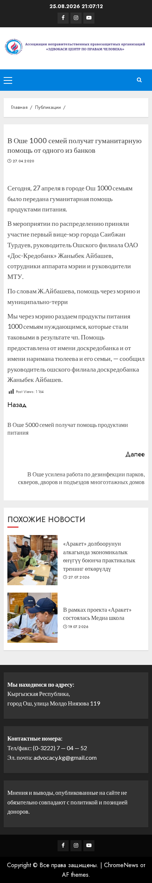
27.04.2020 (23, 161)
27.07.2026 (79, 577)
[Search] (139, 80)
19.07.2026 (78, 627)
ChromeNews (121, 865)
